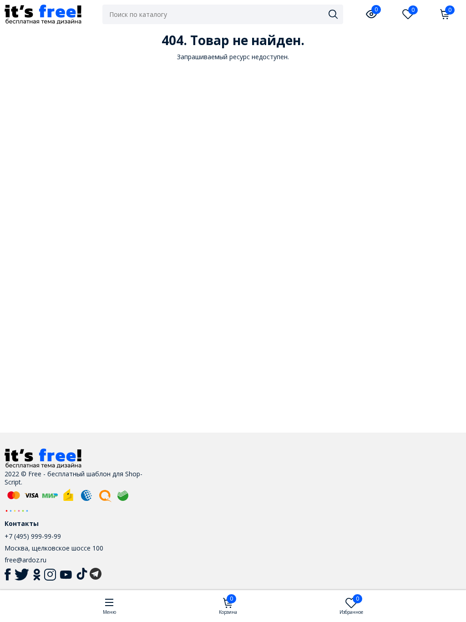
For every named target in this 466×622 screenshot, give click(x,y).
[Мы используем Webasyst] (17, 510)
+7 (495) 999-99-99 (33, 536)
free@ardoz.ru (25, 560)
